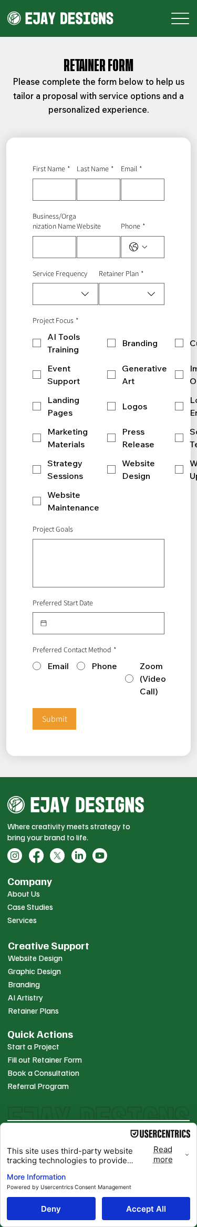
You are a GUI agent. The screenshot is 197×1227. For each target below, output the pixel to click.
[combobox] (65, 294)
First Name (51, 168)
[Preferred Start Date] (43, 623)
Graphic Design (34, 971)
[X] (57, 855)
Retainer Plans (33, 1010)
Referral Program (38, 1086)
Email (131, 168)
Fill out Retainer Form (44, 1059)
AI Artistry (25, 997)
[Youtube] (99, 855)
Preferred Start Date (63, 602)
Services (22, 920)
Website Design (35, 958)
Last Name (95, 168)
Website (89, 226)
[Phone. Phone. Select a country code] (138, 247)
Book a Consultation (43, 1072)
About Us (23, 893)
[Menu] (180, 18)
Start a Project (33, 1046)
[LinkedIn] (78, 855)
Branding (24, 984)
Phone (133, 226)
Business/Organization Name (54, 221)
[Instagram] (14, 855)
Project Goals (53, 529)
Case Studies (30, 906)
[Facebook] (36, 855)
